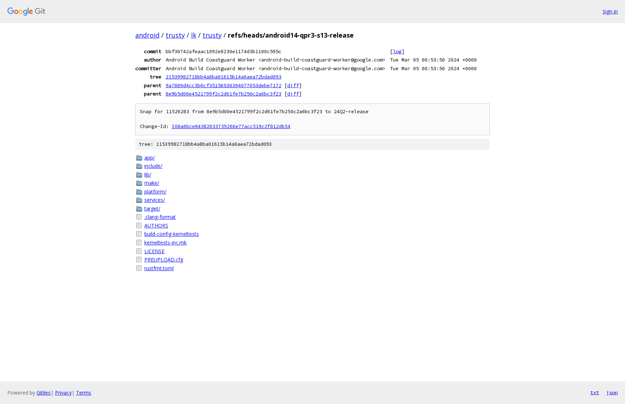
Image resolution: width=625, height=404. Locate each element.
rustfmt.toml (159, 268)
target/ (152, 208)
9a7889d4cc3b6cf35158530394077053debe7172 (223, 85)
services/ (154, 199)
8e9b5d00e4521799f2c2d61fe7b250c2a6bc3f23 (223, 93)
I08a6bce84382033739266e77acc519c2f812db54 (231, 126)
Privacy (63, 392)
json (612, 392)
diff (293, 85)
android (147, 35)
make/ (151, 182)
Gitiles (44, 392)
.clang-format (160, 216)
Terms (83, 392)
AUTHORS (156, 225)
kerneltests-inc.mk (165, 242)
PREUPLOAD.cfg (163, 259)
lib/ (147, 174)
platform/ (155, 191)
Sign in (610, 11)
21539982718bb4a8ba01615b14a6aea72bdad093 (223, 76)
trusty (175, 35)
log (397, 51)
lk (193, 35)
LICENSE (154, 251)
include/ (153, 165)
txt (594, 392)
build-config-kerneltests (171, 233)
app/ (149, 157)
